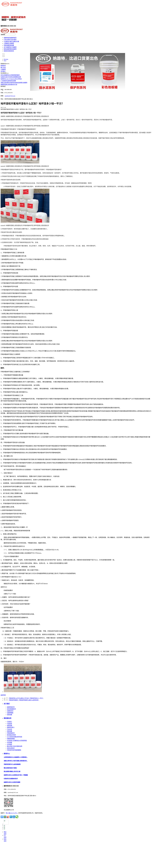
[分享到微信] (17, 817)
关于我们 (7, 703)
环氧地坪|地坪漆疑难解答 (14, 750)
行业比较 (9, 729)
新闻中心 (7, 753)
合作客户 (3, 71)
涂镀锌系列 (10, 710)
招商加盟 (9, 714)
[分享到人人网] (14, 817)
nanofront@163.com (10, 96)
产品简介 (9, 721)
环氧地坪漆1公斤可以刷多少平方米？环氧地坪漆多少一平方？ (26, 698)
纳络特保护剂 (11, 707)
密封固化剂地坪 (11, 735)
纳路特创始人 (11, 727)
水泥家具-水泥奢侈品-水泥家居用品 (17, 740)
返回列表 (3, 695)
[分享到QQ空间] (5, 817)
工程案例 (3, 69)
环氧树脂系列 (11, 733)
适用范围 (9, 725)
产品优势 (9, 723)
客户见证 (3, 67)
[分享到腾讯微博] (11, 817)
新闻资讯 (3, 65)
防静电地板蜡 (11, 738)
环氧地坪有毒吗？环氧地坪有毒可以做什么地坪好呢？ (24, 700)
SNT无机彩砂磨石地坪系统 (14, 736)
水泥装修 (9, 744)
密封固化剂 (7, 718)
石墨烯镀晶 (10, 712)
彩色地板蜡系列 (11, 709)
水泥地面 (9, 742)
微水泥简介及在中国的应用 (14, 746)
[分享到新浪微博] (8, 817)
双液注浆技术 (11, 748)
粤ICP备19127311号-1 (12, 813)
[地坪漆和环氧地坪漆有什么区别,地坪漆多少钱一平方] (23, 691)
